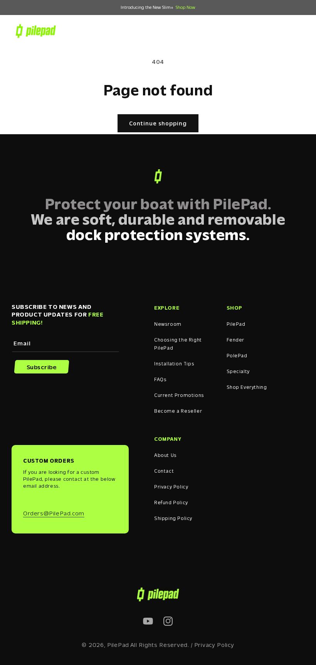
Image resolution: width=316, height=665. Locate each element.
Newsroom (168, 324)
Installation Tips (174, 363)
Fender (236, 339)
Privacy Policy (171, 486)
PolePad (237, 355)
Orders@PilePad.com (53, 513)
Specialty (238, 371)
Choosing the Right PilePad (178, 343)
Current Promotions (179, 395)
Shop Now (185, 7)
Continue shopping (158, 123)
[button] (261, 30)
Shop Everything (247, 387)
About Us (165, 455)
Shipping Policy (173, 518)
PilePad (236, 324)
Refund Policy (171, 502)
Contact (164, 470)
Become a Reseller (178, 410)
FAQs (160, 379)
